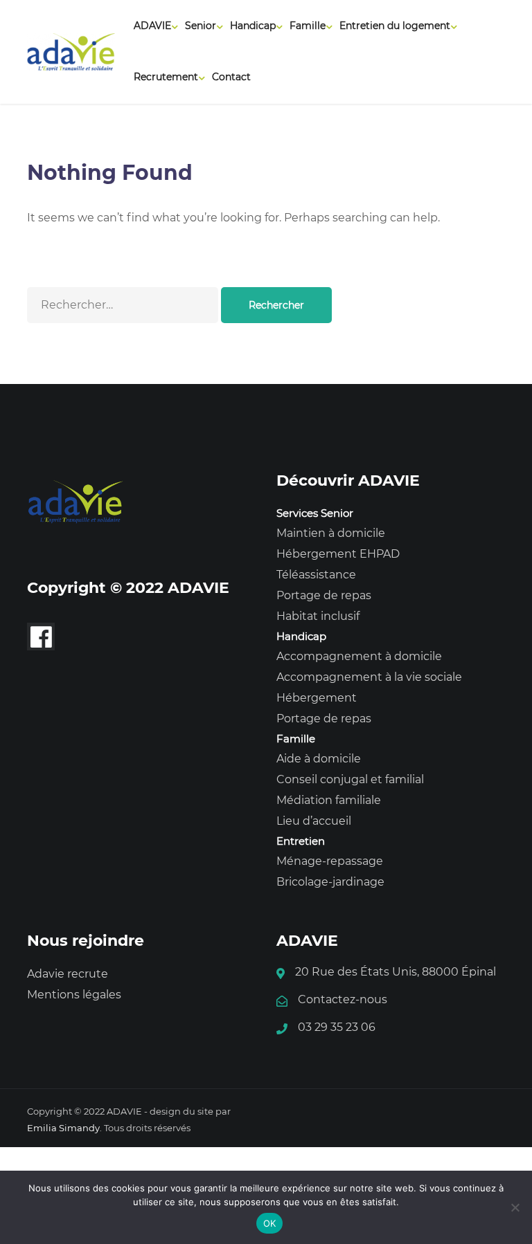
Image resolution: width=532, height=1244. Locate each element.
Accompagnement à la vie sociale (369, 677)
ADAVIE (152, 25)
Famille (308, 25)
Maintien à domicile (330, 533)
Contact (231, 77)
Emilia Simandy (63, 1127)
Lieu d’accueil (313, 820)
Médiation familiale (328, 800)
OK (269, 1223)
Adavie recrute (67, 973)
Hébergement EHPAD (338, 553)
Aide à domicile (318, 758)
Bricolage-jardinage (330, 881)
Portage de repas (323, 595)
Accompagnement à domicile (359, 656)
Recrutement (166, 77)
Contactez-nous (342, 999)
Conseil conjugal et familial (350, 779)
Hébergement (316, 697)
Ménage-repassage (329, 861)
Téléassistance (316, 574)
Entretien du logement (394, 25)
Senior (200, 25)
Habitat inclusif (318, 616)
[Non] (515, 1207)
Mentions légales (74, 994)
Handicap (253, 25)
